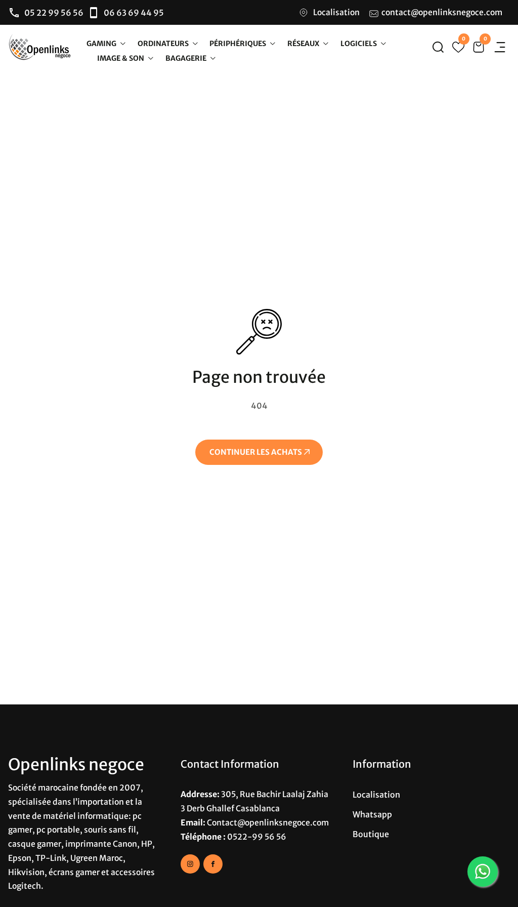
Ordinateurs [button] (164, 43)
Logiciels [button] (359, 43)
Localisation (336, 12)
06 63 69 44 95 (134, 13)
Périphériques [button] (238, 43)
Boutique (371, 834)
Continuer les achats (256, 452)
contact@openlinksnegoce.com (441, 12)
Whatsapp (372, 814)
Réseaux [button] (304, 43)
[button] (438, 47)
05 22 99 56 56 (53, 13)
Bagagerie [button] (186, 58)
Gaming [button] (102, 43)
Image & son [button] (121, 58)
